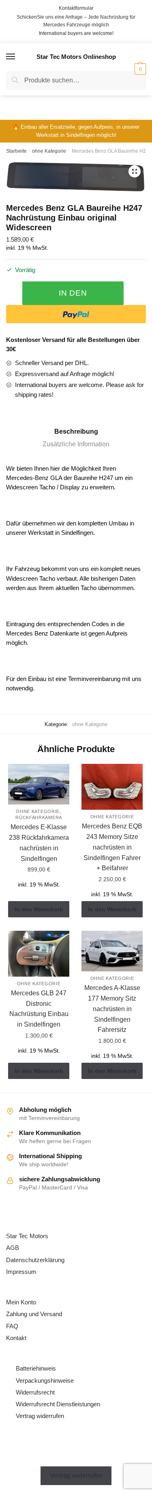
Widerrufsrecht (35, 1392)
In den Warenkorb (73, 297)
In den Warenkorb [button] (39, 909)
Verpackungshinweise (45, 1380)
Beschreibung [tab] (76, 431)
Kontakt (16, 1337)
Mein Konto (21, 1302)
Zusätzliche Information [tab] (76, 444)
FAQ (12, 1326)
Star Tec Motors (27, 1235)
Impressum (21, 1271)
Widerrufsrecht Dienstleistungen (58, 1404)
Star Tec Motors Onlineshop (76, 57)
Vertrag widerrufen (40, 1415)
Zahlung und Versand (34, 1313)
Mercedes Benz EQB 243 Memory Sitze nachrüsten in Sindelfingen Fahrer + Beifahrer (112, 847)
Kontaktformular (76, 8)
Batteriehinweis (36, 1368)
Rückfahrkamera (38, 817)
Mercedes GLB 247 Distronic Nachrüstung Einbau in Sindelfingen (39, 1009)
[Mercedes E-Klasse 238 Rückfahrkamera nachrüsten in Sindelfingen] (38, 784)
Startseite (16, 151)
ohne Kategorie (49, 151)
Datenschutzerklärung (35, 1259)
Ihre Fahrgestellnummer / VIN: (66, 104)
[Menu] (11, 57)
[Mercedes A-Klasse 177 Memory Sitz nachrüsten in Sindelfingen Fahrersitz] (112, 951)
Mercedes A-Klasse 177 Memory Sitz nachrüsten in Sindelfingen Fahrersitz (112, 1008)
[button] (134, 171)
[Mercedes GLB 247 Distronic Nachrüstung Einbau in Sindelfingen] (38, 954)
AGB (12, 1247)
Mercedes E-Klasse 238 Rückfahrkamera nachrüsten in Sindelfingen (39, 843)
